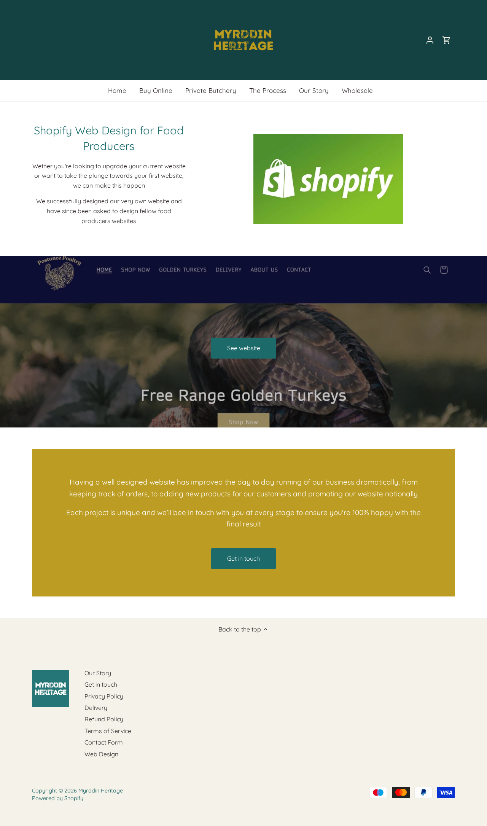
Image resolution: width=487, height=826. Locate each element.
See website (243, 348)
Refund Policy (103, 719)
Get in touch (243, 558)
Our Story (97, 673)
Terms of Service (107, 731)
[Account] (430, 40)
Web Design (101, 754)
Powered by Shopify (57, 798)
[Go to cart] (446, 40)
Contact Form (103, 742)
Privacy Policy (103, 696)
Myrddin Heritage (100, 790)
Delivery (95, 707)
